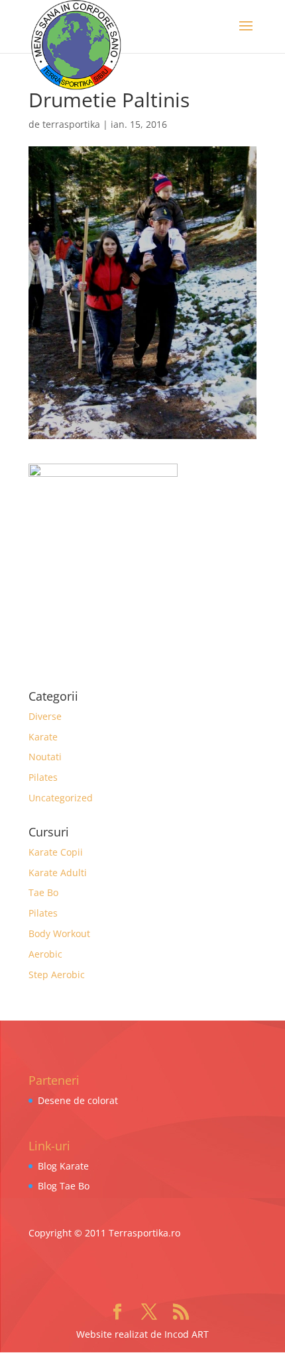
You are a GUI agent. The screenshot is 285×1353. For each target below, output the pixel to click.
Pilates (43, 777)
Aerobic (45, 954)
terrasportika (71, 124)
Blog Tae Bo (63, 1185)
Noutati (45, 756)
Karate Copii (55, 852)
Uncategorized (60, 797)
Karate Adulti (57, 872)
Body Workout (59, 933)
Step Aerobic (56, 974)
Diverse (45, 716)
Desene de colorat (78, 1100)
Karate (43, 736)
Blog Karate (63, 1166)
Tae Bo (43, 892)
